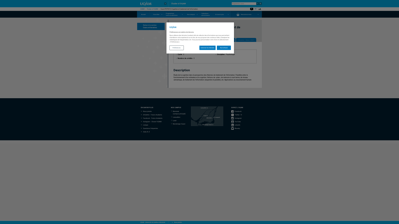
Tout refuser (224, 48)
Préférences (177, 48)
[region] (200, 38)
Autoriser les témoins (207, 48)
